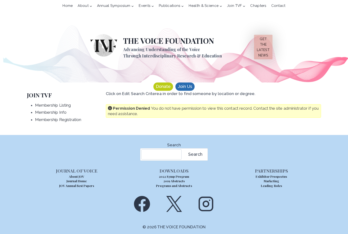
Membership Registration (58, 119)
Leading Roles (271, 186)
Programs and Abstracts (174, 186)
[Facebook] (142, 204)
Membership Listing (53, 105)
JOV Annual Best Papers (76, 186)
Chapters (258, 6)
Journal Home (77, 181)
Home (67, 6)
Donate (163, 86)
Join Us (185, 86)
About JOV (76, 176)
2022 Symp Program (174, 176)
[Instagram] (206, 204)
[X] (174, 204)
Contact (278, 6)
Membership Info (51, 112)
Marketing (271, 181)
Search (174, 145)
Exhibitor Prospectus (271, 176)
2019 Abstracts (174, 181)
